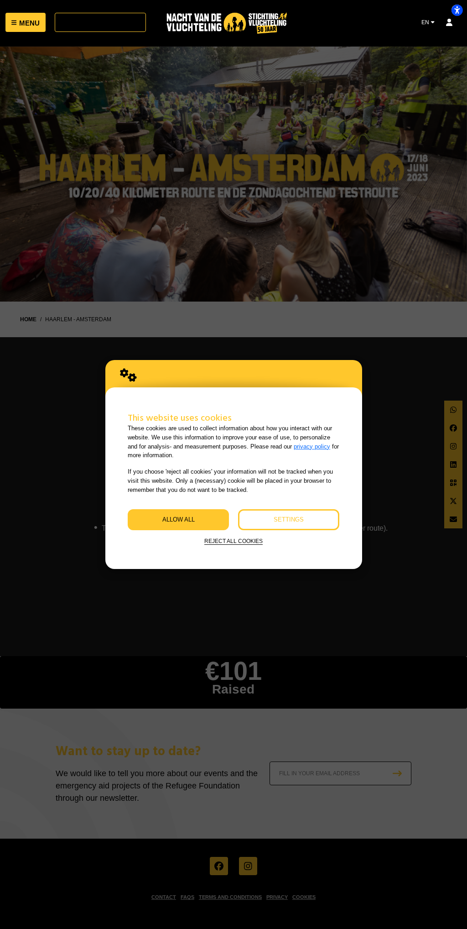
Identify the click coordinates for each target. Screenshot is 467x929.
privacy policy (312, 446)
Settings (289, 519)
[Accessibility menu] (456, 10)
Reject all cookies (233, 541)
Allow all (178, 519)
